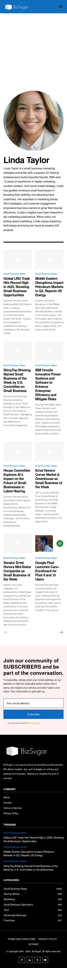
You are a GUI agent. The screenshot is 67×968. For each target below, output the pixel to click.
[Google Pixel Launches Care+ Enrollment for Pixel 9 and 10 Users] (49, 543)
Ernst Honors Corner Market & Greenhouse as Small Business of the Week (48, 478)
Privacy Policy (34, 722)
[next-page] (61, 632)
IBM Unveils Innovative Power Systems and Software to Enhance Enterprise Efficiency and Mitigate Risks (48, 384)
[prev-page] (6, 632)
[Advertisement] (33, 48)
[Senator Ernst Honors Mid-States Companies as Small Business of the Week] (17, 543)
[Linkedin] (30, 960)
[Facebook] (22, 960)
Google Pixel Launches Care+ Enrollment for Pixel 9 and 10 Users (47, 571)
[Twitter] (37, 960)
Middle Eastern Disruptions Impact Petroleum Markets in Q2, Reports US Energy (49, 286)
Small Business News (14, 273)
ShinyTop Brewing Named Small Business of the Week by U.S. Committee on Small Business (17, 380)
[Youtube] (45, 960)
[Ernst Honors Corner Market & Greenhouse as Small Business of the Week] (49, 451)
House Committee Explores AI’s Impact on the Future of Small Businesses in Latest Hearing (16, 480)
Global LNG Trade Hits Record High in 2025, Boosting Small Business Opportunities (16, 286)
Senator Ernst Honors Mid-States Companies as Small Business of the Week (17, 571)
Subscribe (33, 714)
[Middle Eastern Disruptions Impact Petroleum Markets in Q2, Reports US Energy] (49, 259)
